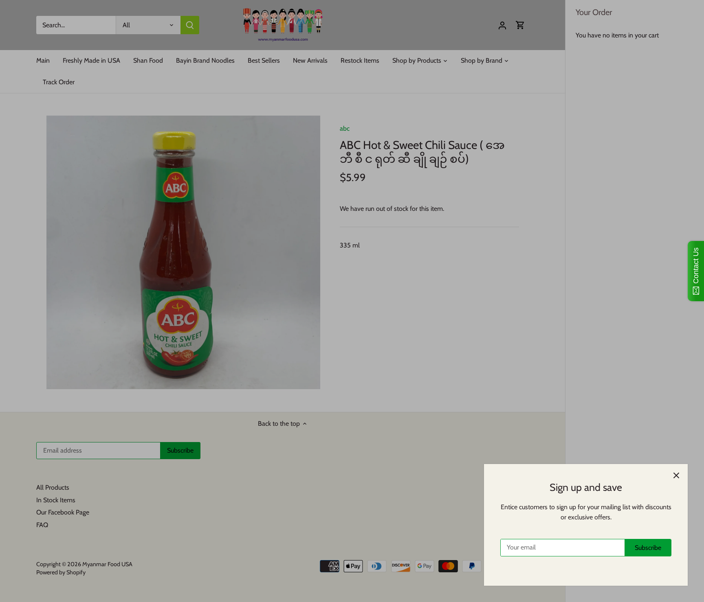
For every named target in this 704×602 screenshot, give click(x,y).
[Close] (676, 475)
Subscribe (648, 548)
